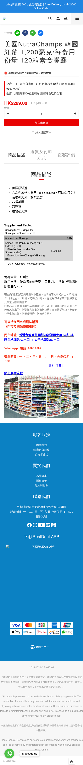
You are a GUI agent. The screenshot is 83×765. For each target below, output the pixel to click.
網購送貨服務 (41, 449)
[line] (17, 33)
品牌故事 (41, 476)
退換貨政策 (41, 454)
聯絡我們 (41, 445)
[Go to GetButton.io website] (9, 761)
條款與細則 (41, 485)
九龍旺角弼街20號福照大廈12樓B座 (45, 507)
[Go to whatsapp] (9, 753)
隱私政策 (41, 480)
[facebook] (25, 33)
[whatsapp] (33, 33)
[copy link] (40, 33)
